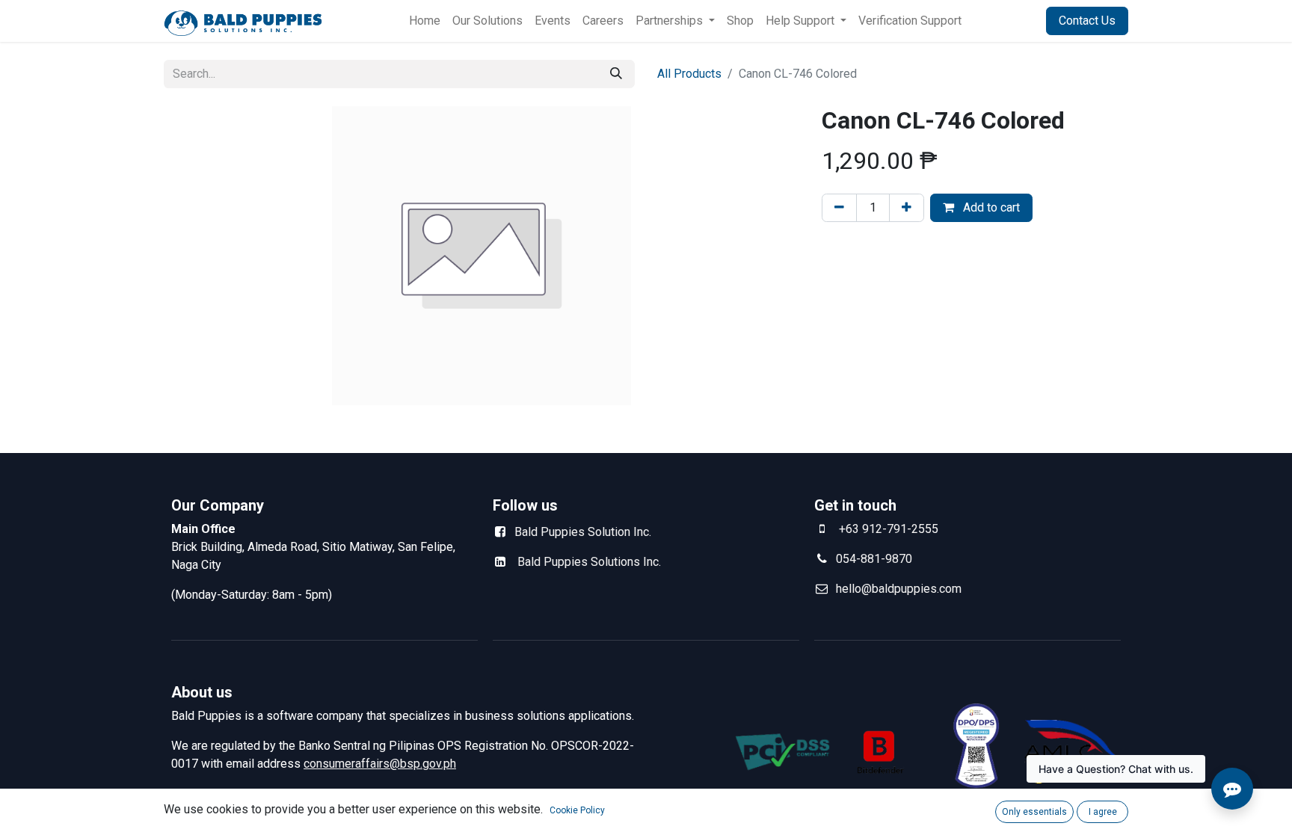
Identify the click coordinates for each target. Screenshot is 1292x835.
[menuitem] (424, 21)
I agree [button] (1103, 812)
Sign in (1009, 20)
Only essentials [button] (1034, 812)
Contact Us (1087, 20)
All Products (689, 74)
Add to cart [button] (990, 207)
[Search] (616, 74)
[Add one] (906, 208)
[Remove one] (839, 208)
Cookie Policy (577, 810)
